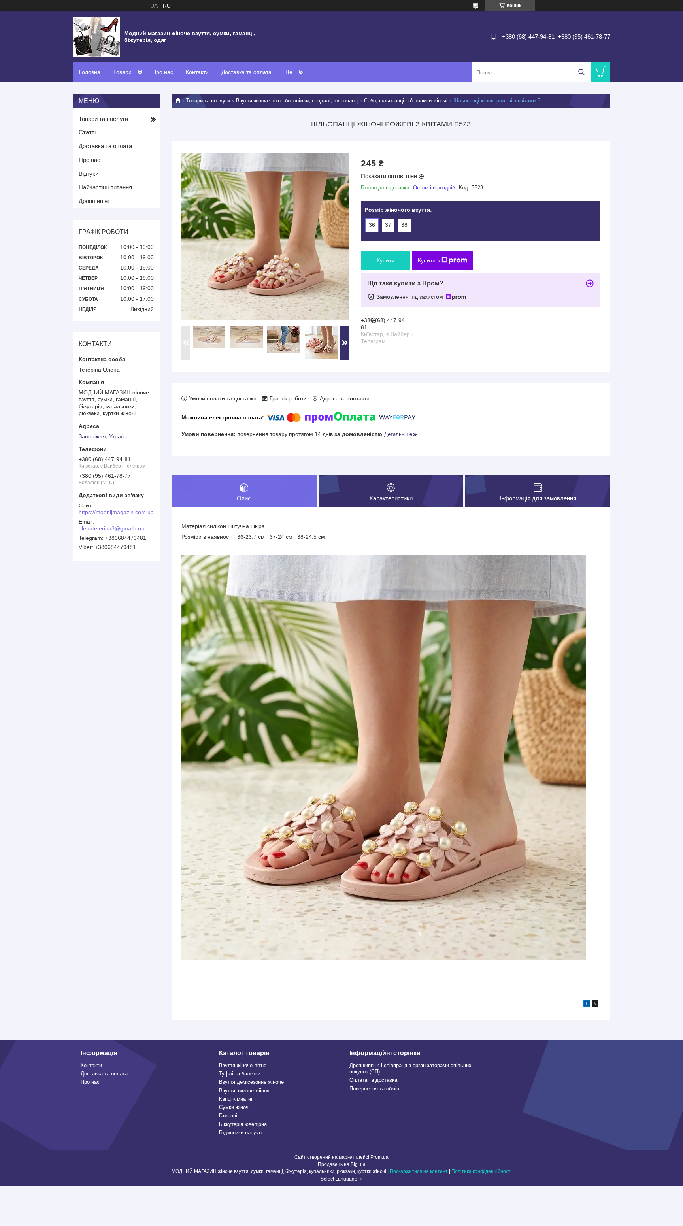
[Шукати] (581, 72)
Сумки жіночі (234, 1107)
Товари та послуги (208, 101)
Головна (89, 72)
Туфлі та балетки (239, 1074)
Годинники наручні (241, 1132)
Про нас (162, 72)
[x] (595, 1005)
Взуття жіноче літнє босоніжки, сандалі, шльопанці (297, 101)
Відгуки (88, 173)
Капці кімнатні (235, 1099)
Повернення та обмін (374, 1089)
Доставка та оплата (246, 72)
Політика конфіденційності (481, 1171)
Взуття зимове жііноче (245, 1091)
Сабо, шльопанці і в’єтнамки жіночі (405, 101)
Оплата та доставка (373, 1080)
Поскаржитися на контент (419, 1171)
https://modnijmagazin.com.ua (116, 512)
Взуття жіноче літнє (242, 1065)
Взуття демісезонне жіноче (251, 1082)
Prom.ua (379, 1157)
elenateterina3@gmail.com (112, 528)
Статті (87, 132)
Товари (122, 72)
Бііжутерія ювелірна (243, 1124)
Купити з (429, 260)
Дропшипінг (94, 201)
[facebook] (586, 1005)
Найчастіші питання (105, 187)
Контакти (197, 72)
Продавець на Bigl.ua (342, 1164)
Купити (385, 260)
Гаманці (228, 1115)
